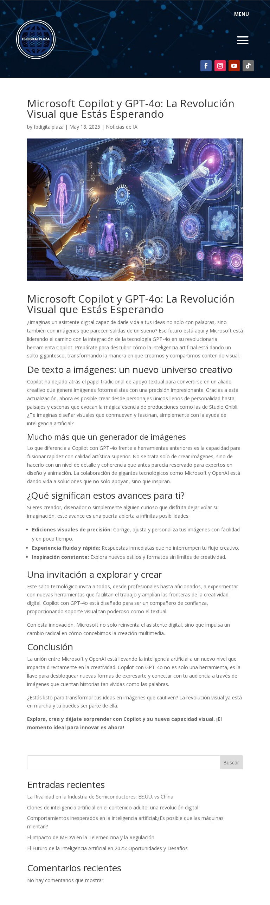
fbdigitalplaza (49, 126)
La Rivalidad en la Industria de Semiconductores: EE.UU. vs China (100, 796)
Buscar (231, 762)
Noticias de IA (121, 126)
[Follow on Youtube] (234, 65)
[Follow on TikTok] (248, 65)
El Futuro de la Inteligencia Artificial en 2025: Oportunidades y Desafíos (107, 848)
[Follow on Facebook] (206, 65)
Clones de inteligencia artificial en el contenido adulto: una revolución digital (112, 807)
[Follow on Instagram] (220, 65)
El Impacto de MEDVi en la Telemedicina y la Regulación (90, 837)
